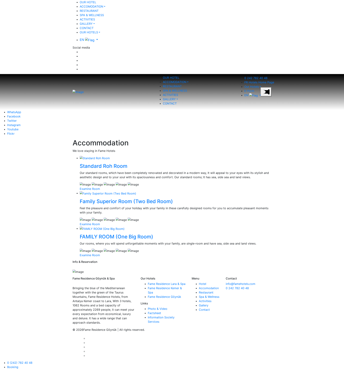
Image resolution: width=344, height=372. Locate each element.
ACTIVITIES (87, 19)
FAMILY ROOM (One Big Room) (116, 237)
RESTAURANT (89, 11)
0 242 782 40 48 (255, 78)
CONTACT (87, 28)
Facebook (14, 116)
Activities (205, 301)
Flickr (11, 133)
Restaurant (206, 292)
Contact (204, 309)
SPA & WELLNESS (92, 15)
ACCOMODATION (91, 6)
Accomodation (209, 288)
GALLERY (86, 23)
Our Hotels (251, 86)
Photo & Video (157, 309)
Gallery (203, 305)
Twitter (12, 120)
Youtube (12, 129)
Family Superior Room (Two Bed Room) (126, 201)
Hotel (202, 284)
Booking (12, 367)
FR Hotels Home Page (259, 82)
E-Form (249, 91)
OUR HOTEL (88, 2)
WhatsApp (14, 112)
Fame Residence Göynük (164, 296)
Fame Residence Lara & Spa (166, 284)
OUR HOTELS (89, 32)
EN (82, 40)
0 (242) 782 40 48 (19, 362)
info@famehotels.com (240, 284)
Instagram (14, 125)
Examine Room (90, 189)
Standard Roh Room (103, 166)
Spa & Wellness (209, 296)
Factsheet (154, 313)
